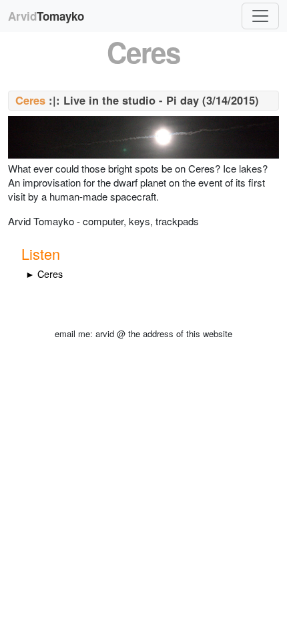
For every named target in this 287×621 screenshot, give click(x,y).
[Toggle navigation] (260, 16)
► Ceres (44, 274)
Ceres (30, 100)
